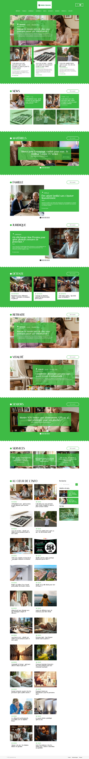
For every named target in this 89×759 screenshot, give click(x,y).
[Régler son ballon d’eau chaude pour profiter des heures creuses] (21, 573)
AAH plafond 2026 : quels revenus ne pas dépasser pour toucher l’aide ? (33, 100)
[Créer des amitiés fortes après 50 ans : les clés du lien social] (68, 55)
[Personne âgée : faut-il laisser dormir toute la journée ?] (45, 625)
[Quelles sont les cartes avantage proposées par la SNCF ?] (45, 546)
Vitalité (18, 357)
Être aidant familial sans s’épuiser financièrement (58, 196)
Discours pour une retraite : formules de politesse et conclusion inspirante (73, 494)
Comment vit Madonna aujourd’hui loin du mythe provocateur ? (42, 297)
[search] (77, 5)
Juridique (19, 225)
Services (19, 448)
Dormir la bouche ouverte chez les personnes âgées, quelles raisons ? (21, 691)
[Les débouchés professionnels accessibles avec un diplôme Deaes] (21, 706)
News (16, 91)
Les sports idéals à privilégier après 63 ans (44, 718)
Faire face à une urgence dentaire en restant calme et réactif (73, 501)
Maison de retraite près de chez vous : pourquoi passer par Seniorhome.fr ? (34, 30)
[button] (40, 167)
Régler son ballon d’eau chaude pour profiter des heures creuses (20, 585)
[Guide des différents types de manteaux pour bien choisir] (45, 598)
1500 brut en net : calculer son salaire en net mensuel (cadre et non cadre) (20, 638)
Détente (18, 273)
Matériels (19, 138)
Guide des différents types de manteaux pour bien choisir (44, 611)
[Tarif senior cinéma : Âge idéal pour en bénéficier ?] (68, 284)
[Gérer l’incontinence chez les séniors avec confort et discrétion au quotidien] (45, 733)
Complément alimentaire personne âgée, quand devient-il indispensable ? (53, 375)
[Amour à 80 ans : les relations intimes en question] (21, 733)
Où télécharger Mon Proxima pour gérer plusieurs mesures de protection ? (28, 239)
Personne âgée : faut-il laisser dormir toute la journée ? (44, 637)
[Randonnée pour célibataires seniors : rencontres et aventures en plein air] (21, 284)
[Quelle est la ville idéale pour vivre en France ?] (45, 573)
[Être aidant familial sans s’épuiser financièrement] (27, 200)
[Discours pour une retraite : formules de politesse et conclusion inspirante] (63, 493)
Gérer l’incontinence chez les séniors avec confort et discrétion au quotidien (45, 746)
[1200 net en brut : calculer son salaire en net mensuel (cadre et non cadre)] (44, 55)
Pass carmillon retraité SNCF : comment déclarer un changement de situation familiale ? (69, 515)
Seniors (18, 404)
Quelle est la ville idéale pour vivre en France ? (45, 585)
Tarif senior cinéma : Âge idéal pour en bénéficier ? (67, 296)
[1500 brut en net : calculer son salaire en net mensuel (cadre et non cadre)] (21, 625)
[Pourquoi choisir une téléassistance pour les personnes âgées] (45, 679)
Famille (18, 182)
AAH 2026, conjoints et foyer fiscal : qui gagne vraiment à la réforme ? (68, 117)
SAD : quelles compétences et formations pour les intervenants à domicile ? (21, 459)
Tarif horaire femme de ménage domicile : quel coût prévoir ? (44, 459)
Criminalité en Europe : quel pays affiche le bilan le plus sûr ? (20, 664)
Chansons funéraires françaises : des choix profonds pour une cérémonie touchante (45, 665)
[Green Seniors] (44, 5)
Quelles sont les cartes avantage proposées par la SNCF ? (45, 558)
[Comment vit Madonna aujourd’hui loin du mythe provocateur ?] (44, 284)
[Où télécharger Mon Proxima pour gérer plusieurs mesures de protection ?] (62, 243)
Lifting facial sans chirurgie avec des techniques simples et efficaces (20, 612)
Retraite (22, 24)
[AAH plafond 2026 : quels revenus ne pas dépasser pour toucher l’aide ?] (17, 101)
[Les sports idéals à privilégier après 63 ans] (45, 706)
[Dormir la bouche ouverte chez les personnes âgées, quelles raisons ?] (21, 679)
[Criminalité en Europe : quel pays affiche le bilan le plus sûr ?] (21, 652)
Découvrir (72, 91)
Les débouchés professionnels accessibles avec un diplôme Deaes (19, 719)
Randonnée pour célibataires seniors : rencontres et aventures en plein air (20, 297)
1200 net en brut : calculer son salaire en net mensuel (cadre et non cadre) (44, 65)
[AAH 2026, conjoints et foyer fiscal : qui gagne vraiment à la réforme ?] (21, 546)
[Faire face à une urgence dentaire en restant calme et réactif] (63, 501)
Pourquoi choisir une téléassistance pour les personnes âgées (45, 692)
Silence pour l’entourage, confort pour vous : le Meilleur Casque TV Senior (44, 152)
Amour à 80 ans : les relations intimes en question (19, 745)
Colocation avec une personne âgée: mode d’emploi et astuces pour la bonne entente (20, 66)
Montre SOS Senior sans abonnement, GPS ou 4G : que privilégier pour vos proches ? (44, 418)
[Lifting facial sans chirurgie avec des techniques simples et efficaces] (21, 598)
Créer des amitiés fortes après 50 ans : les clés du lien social (67, 65)
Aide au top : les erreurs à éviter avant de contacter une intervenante (68, 459)
